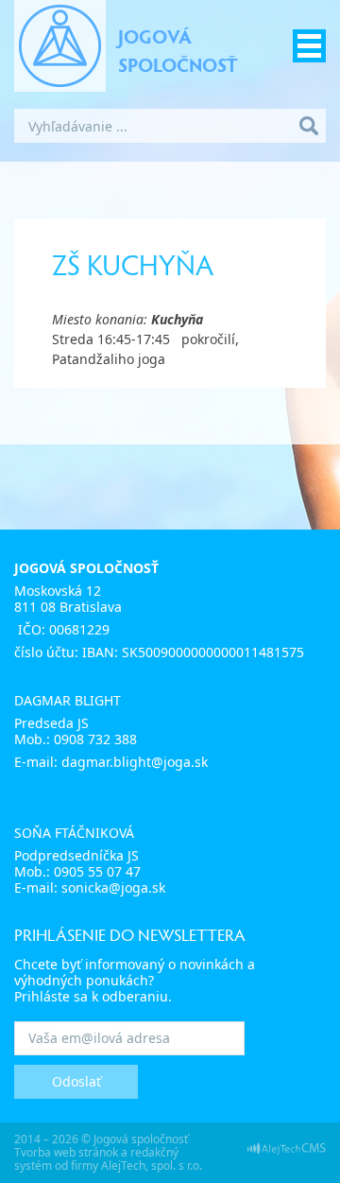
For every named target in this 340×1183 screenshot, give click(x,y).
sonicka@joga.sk (113, 887)
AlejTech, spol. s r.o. (151, 1165)
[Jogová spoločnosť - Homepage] (60, 46)
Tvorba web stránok (66, 1152)
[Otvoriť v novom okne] (286, 1148)
